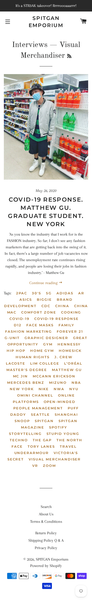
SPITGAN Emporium (46, 21)
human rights (32, 357)
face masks (40, 325)
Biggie (44, 299)
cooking (71, 312)
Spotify (58, 427)
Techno (19, 440)
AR (81, 293)
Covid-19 (19, 319)
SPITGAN (44, 421)
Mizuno (58, 382)
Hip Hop (16, 351)
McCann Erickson (54, 376)
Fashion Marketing (28, 331)
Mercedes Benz (25, 382)
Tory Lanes (41, 446)
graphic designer (46, 338)
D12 (17, 325)
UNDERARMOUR (31, 453)
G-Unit (12, 338)
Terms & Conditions (46, 521)
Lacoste (16, 363)
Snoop (22, 421)
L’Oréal (73, 363)
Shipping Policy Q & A (46, 540)
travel (68, 446)
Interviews (30, 45)
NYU (73, 389)
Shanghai (66, 414)
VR (35, 466)
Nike (44, 389)
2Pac (21, 293)
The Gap (42, 440)
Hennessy (69, 344)
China (62, 306)
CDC (45, 306)
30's (36, 293)
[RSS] (69, 56)
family (66, 325)
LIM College (44, 363)
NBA (76, 382)
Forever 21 (70, 331)
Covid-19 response (56, 319)
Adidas (64, 293)
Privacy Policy (46, 548)
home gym (42, 351)
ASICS (25, 299)
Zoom (49, 466)
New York (22, 389)
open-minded (59, 402)
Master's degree (26, 370)
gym (48, 344)
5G (49, 293)
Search (46, 506)
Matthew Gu (67, 370)
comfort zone (38, 312)
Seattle (40, 414)
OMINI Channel (35, 395)
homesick (70, 351)
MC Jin (20, 376)
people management (38, 408)
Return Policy (46, 533)
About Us (46, 514)
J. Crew (63, 357)
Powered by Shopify (46, 565)
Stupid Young (63, 434)
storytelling (25, 434)
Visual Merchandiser (55, 459)
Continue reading (44, 283)
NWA (59, 389)
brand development (38, 302)
